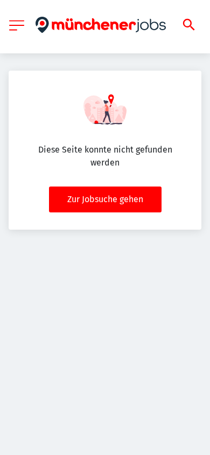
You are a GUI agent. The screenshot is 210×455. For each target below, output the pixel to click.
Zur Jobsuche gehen (105, 199)
